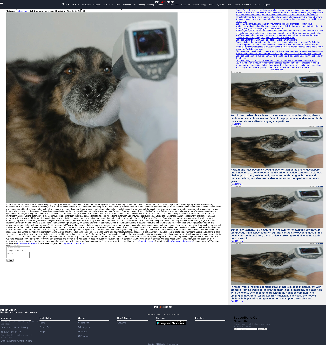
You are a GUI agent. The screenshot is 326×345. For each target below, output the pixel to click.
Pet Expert (164, 1)
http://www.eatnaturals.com (180, 241)
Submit (10, 260)
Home (42, 322)
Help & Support (124, 318)
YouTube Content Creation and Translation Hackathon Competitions (266, 40)
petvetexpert (22, 11)
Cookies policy (14, 331)
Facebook (84, 322)
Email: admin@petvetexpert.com (16, 341)
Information (6, 318)
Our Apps (160, 318)
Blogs (42, 331)
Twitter (83, 331)
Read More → (237, 124)
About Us (121, 322)
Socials (81, 318)
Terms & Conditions (10, 327)
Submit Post (45, 327)
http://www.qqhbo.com (27, 243)
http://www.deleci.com (144, 241)
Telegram (84, 336)
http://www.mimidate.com (74, 243)
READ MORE (277, 70)
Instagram (85, 327)
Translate (199, 318)
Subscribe (262, 329)
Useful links (45, 318)
